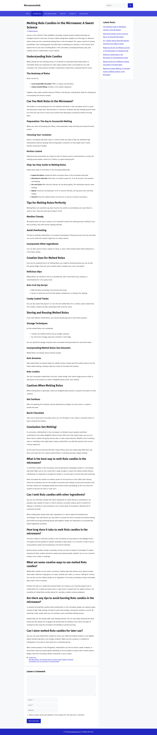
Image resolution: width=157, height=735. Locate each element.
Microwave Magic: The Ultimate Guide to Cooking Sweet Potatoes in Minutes (51, 659)
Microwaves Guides (50, 13)
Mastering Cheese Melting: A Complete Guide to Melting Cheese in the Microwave (116, 72)
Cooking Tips (37, 13)
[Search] (130, 5)
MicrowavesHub (32, 5)
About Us (63, 13)
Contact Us (72, 13)
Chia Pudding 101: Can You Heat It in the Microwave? (44, 661)
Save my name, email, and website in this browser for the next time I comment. (56, 715)
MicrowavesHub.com (74, 732)
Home (27, 13)
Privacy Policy (83, 13)
